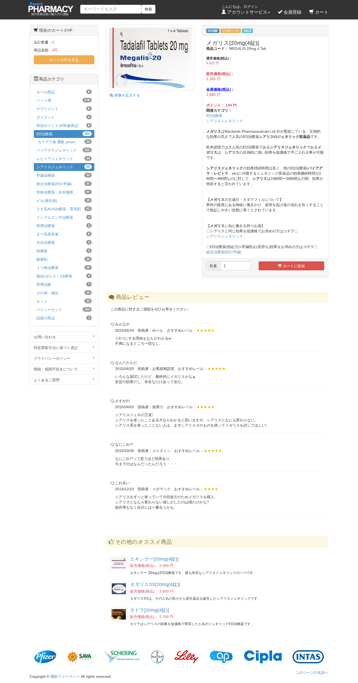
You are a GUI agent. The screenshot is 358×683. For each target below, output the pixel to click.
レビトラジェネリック (63, 159)
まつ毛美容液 (63, 234)
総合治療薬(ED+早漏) (224, 252)
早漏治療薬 (63, 175)
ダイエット (63, 117)
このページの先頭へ (311, 672)
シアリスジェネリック (224, 121)
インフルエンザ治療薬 (63, 217)
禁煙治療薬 (63, 226)
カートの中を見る (64, 60)
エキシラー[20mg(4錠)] (154, 559)
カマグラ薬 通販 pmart (64, 142)
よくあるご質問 (46, 380)
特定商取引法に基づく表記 (56, 348)
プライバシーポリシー (52, 358)
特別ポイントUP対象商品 (63, 125)
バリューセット (63, 310)
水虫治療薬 (63, 242)
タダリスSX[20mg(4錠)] (155, 584)
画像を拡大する (126, 95)
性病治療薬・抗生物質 (63, 192)
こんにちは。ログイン (244, 9)
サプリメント (63, 109)
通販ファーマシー (65, 676)
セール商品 (63, 92)
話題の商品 (63, 318)
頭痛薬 (63, 251)
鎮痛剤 (63, 259)
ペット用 (63, 100)
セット (63, 301)
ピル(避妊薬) (63, 200)
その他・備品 (63, 293)
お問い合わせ (45, 337)
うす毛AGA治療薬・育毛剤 (63, 209)
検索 (148, 9)
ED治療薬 (214, 116)
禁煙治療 (63, 284)
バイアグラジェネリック (63, 150)
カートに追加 (293, 266)
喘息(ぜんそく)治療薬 (63, 276)
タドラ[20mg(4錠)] (149, 610)
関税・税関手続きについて (56, 369)
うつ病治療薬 (63, 268)
